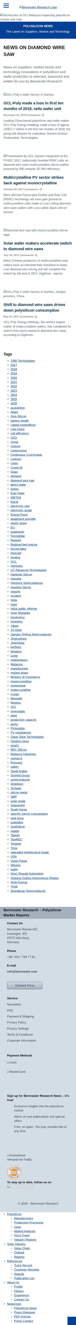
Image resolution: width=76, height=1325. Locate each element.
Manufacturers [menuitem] (23, 1218)
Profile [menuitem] (18, 1286)
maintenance (19, 660)
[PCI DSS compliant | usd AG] (14, 1172)
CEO (14, 437)
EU (13, 527)
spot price (17, 818)
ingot (14, 604)
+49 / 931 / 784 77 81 (21, 957)
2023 (14, 390)
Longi (14, 655)
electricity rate (20, 506)
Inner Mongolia (20, 613)
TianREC (16, 839)
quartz (15, 745)
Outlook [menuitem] (19, 1252)
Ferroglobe (18, 536)
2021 (14, 382)
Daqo (14, 472)
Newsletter (14, 1004)
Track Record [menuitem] (23, 1265)
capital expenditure (23, 425)
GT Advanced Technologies (28, 570)
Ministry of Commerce (25, 677)
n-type (15, 694)
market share (19, 672)
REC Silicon (19, 749)
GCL (14, 561)
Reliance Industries (23, 754)
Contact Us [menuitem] (21, 1299)
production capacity (23, 719)
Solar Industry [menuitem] (16, 1244)
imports (16, 591)
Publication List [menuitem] (24, 1278)
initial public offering (24, 608)
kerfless (16, 647)
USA (14, 856)
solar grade (18, 801)
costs (14, 463)
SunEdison (18, 826)
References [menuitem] (14, 1261)
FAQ (10, 1010)
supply (15, 831)
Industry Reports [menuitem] (25, 1239)
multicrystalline (21, 690)
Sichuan (16, 788)
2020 (14, 378)
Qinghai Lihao (20, 741)
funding (15, 557)
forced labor (18, 549)
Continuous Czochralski (26, 455)
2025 (14, 399)
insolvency (18, 617)
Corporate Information (21, 1040)
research (16, 758)
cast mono (17, 429)
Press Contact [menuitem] (23, 1321)
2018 (14, 369)
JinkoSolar (18, 643)
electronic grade (21, 510)
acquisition (18, 408)
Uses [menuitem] (17, 1227)
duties (15, 489)
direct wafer (18, 484)
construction (19, 450)
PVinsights (18, 728)
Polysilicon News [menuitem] (25, 1308)
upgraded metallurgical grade (30, 852)
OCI (13, 707)
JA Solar (16, 630)
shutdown (17, 784)
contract (16, 459)
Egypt (14, 502)
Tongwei (16, 843)
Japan (15, 625)
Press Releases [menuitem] (24, 1312)
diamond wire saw (22, 480)
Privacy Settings (18, 1028)
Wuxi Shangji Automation (27, 873)
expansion (17, 531)
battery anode (20, 420)
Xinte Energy (19, 882)
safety (15, 766)
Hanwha (16, 578)
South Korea (19, 809)
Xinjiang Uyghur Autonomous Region (35, 878)
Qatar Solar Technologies (27, 737)
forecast (16, 553)
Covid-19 (16, 467)
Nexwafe (16, 698)
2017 (14, 365)
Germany (17, 566)
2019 (14, 373)
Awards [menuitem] (19, 1274)
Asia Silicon (18, 416)
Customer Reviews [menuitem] (26, 1269)
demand (16, 476)
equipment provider (23, 519)
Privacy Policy (16, 1022)
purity (14, 724)
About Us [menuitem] (13, 1282)
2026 (14, 403)
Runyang (16, 762)
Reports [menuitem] (19, 1257)
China (14, 442)
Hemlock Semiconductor (27, 583)
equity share (19, 523)
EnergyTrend (19, 514)
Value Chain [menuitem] (22, 1248)
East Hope (17, 493)
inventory (17, 621)
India (14, 600)
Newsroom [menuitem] (14, 1304)
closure (15, 446)
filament (16, 540)
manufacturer (19, 668)
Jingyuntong (19, 638)
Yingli (14, 886)
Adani (14, 412)
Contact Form (24, 985)
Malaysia (16, 664)
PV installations (21, 732)
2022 (14, 386)
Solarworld (18, 805)
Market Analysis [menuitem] (24, 1231)
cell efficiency (20, 433)
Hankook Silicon (21, 574)
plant (14, 715)
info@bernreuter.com (22, 971)
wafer (14, 869)
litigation (16, 651)
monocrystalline (21, 681)
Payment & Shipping (20, 1016)
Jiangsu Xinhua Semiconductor (31, 634)
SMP (14, 796)
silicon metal (19, 792)
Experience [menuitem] (21, 1295)
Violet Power (19, 861)
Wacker (16, 865)
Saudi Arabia (19, 771)
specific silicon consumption (29, 813)
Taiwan (15, 835)
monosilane (18, 685)
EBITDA (16, 497)
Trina (14, 848)
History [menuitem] (19, 1291)
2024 (14, 395)
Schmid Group (20, 775)
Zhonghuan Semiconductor (28, 891)
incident (16, 596)
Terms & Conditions (20, 1034)
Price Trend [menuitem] (21, 1235)
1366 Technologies (23, 360)
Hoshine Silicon (21, 587)
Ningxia (16, 702)
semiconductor (20, 779)
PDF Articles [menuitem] (22, 1316)
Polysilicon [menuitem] (14, 1214)
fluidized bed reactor (24, 544)
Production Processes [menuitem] (28, 1222)
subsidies (17, 822)
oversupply (18, 711)
